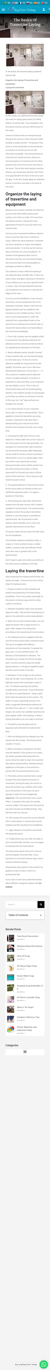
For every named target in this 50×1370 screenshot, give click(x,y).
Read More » (21, 939)
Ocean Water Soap (25, 976)
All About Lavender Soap (28, 997)
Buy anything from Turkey (26, 1364)
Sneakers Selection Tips (28, 1017)
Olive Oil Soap (23, 956)
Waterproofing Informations (29, 946)
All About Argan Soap (27, 966)
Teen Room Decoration (27, 936)
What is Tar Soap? (25, 1007)
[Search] (41, 904)
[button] (41, 915)
